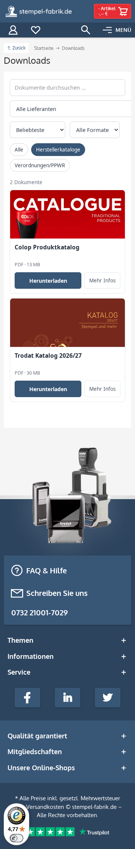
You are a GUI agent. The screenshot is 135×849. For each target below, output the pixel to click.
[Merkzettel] (35, 30)
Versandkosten (45, 806)
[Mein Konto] (13, 30)
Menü (123, 30)
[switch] (16, 838)
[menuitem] (117, 30)
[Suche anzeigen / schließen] (85, 30)
